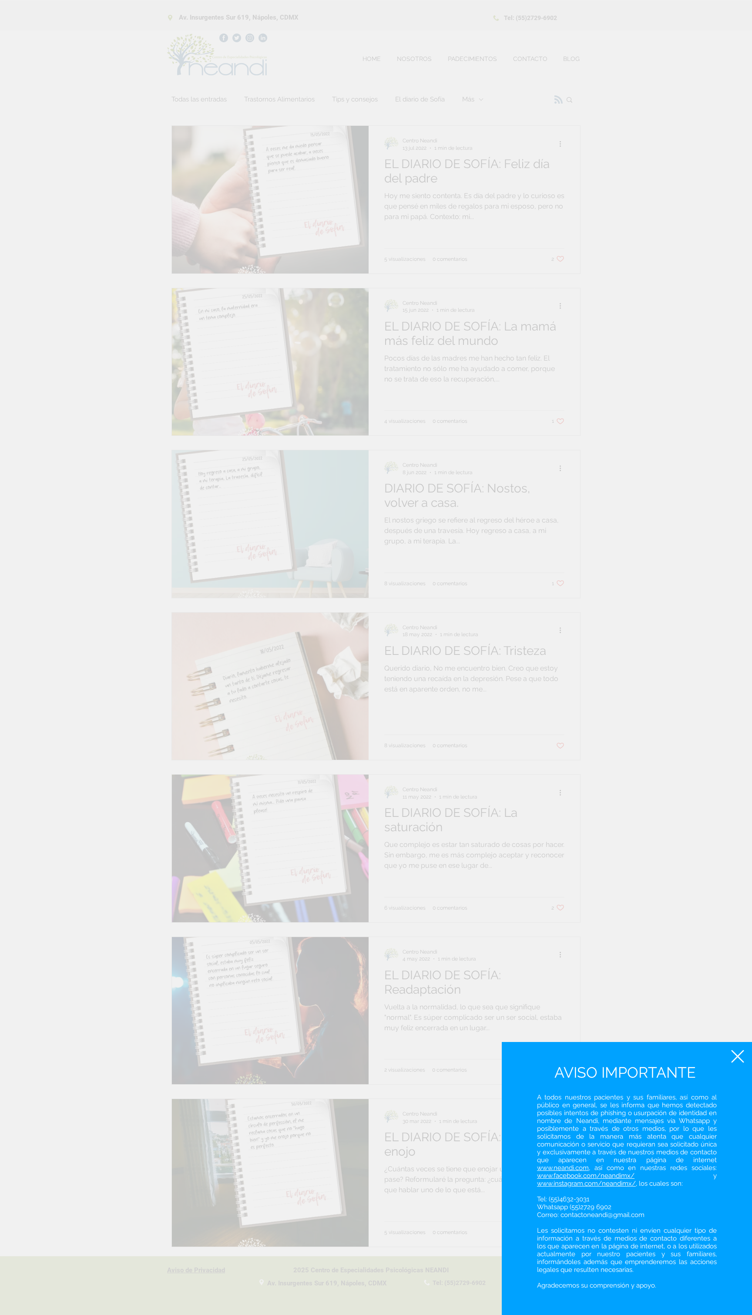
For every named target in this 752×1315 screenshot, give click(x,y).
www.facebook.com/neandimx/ (585, 1176)
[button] (737, 1056)
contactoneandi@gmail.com (603, 1215)
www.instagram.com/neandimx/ (586, 1183)
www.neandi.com (563, 1168)
